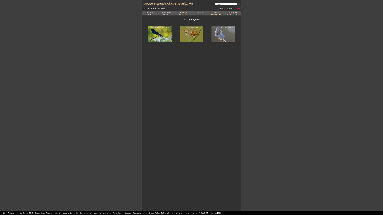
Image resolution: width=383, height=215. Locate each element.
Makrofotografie (216, 14)
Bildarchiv (183, 12)
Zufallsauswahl (233, 12)
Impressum (230, 8)
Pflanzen (200, 14)
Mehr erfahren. (211, 213)
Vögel (150, 14)
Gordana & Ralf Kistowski (154, 8)
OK (219, 213)
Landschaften (183, 14)
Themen (200, 12)
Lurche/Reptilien (233, 14)
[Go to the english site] (238, 8)
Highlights (216, 12)
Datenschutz (222, 8)
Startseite (150, 12)
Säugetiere (166, 14)
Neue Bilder (166, 12)
